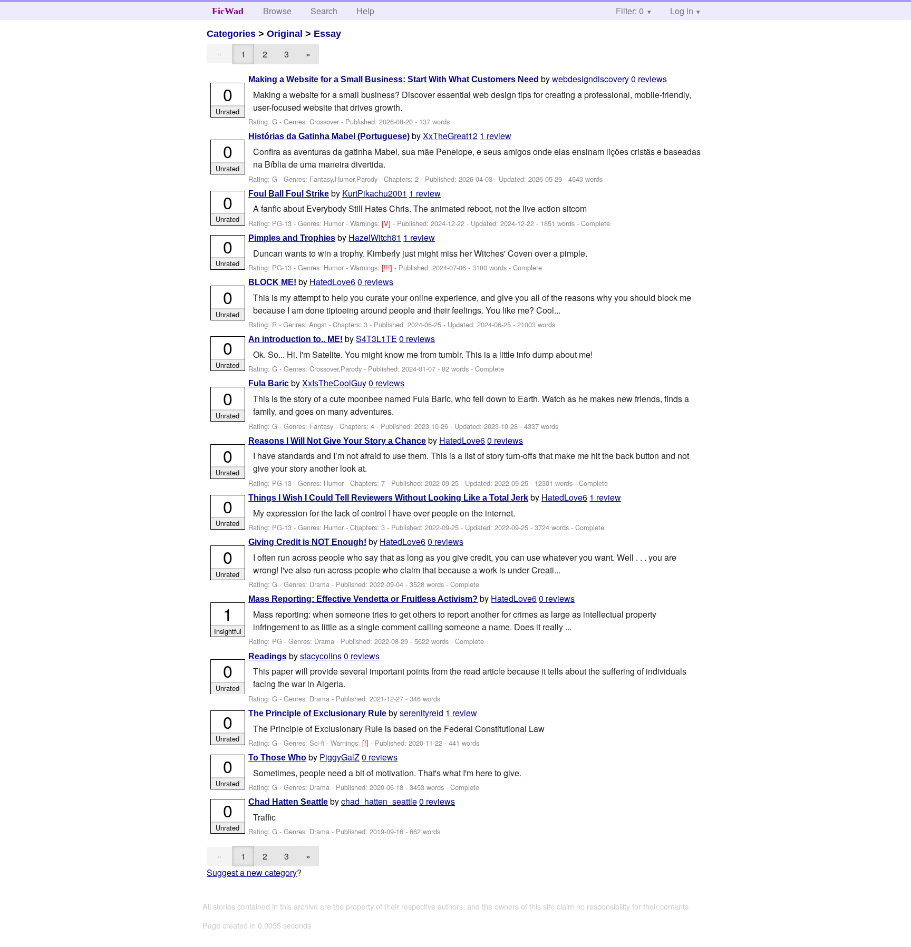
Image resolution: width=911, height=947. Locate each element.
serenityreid (421, 713)
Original (285, 33)
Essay (327, 33)
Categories (231, 33)
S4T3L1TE (376, 339)
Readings (267, 656)
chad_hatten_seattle (379, 801)
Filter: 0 (630, 11)
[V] (387, 223)
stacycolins (321, 656)
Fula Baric (268, 383)
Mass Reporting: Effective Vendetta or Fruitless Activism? (363, 598)
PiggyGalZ (339, 757)
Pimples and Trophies (291, 237)
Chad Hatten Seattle (288, 801)
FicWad (228, 11)
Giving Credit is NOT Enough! (307, 542)
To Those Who (277, 757)
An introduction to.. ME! (295, 339)
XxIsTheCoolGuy (334, 383)
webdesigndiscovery (590, 79)
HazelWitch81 (374, 237)
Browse (277, 11)
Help (365, 11)
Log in (681, 11)
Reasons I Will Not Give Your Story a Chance (337, 440)
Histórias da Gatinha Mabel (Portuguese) (329, 136)
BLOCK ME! (272, 282)
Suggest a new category (252, 872)
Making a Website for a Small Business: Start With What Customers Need (393, 79)
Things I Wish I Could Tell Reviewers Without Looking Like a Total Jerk (388, 497)
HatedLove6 (332, 282)
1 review (495, 136)
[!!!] (388, 267)
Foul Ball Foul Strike (288, 193)
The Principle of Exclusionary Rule (317, 713)
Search (324, 11)
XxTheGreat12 (450, 136)
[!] (366, 743)
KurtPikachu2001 (374, 193)
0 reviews (649, 79)
